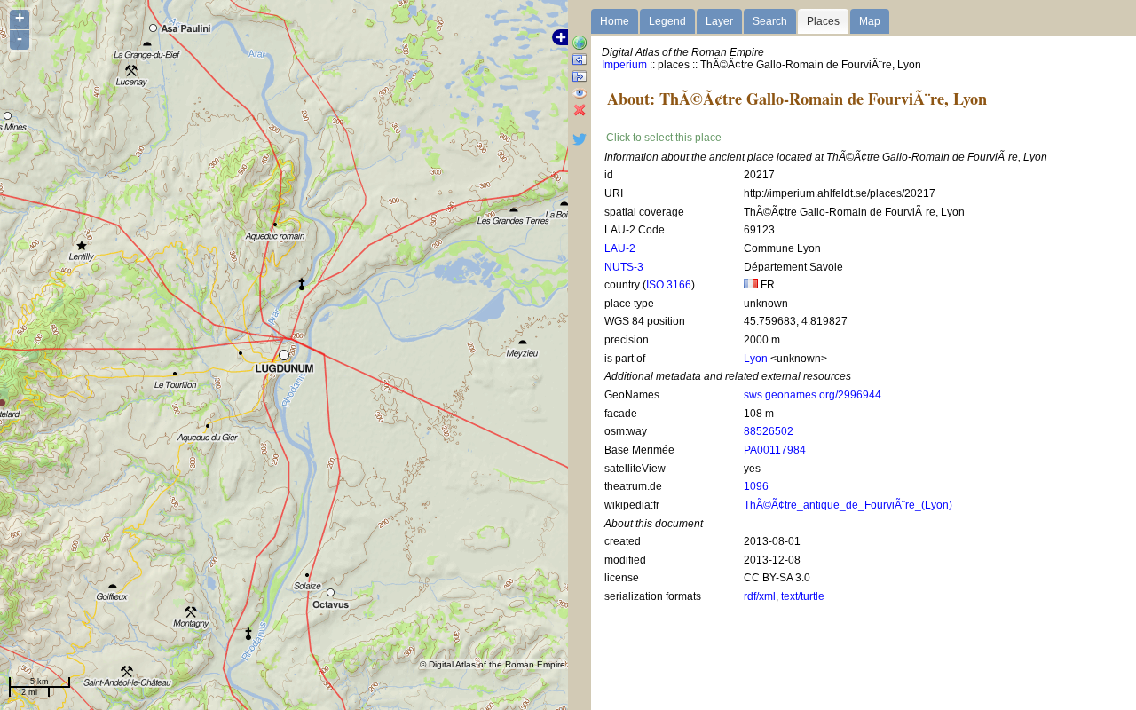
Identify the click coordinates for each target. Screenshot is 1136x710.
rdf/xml (760, 596)
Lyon (756, 358)
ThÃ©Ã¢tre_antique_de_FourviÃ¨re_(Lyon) (848, 505)
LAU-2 (619, 248)
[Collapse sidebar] (579, 77)
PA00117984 (775, 450)
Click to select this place (664, 137)
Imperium (624, 65)
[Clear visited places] (579, 111)
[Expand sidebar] (579, 60)
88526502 (768, 431)
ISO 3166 (668, 285)
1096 (756, 486)
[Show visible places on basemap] (579, 94)
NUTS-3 (623, 267)
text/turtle (802, 596)
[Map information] (579, 44)
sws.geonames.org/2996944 (812, 395)
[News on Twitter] (579, 143)
